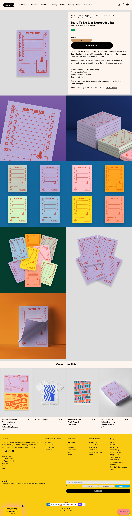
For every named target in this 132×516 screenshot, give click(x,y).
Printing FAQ (71, 447)
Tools (68, 452)
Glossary (69, 454)
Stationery (53, 5)
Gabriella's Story (94, 442)
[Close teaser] (23, 506)
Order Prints (71, 442)
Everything (122, 486)
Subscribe (98, 491)
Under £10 (81, 18)
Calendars (48, 450)
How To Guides (72, 450)
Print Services (23, 5)
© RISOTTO (66, 508)
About (78, 5)
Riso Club (44, 5)
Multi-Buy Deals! (50, 445)
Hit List (76, 16)
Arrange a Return (115, 452)
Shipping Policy (115, 454)
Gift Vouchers (87, 5)
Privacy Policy (114, 459)
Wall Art (62, 5)
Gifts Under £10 (50, 447)
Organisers (91, 16)
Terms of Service (115, 457)
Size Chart (113, 445)
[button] (12, 511)
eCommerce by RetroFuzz (66, 510)
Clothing (71, 5)
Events (91, 454)
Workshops (34, 5)
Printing (90, 486)
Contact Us (114, 447)
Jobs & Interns (93, 450)
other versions (111, 88)
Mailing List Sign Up (95, 452)
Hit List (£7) (83, 16)
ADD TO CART (92, 45)
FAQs (112, 442)
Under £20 (88, 18)
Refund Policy (114, 450)
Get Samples (71, 445)
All (71, 16)
